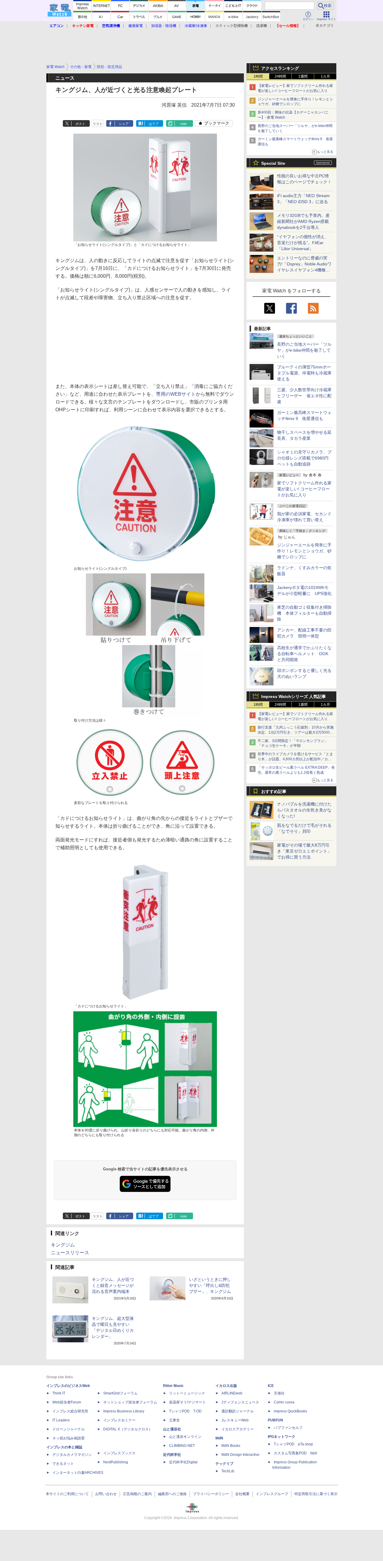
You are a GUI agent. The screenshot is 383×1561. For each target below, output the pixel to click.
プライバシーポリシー (211, 1494)
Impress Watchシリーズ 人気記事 (293, 696)
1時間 (258, 76)
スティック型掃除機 (231, 26)
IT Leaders (61, 1420)
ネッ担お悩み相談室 (68, 1438)
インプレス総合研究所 (70, 1411)
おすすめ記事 (273, 791)
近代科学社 (172, 1455)
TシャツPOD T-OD (185, 1411)
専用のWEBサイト (176, 394)
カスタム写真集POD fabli (295, 1453)
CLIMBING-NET (182, 1446)
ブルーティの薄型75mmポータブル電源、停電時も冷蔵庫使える (304, 373)
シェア (124, 124)
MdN (219, 1438)
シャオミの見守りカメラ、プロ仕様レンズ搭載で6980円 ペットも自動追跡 (305, 458)
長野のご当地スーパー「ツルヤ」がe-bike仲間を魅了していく (304, 350)
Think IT (58, 1393)
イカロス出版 (226, 1386)
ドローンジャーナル (68, 1429)
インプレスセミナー (119, 1420)
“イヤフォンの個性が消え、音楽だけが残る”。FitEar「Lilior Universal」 (303, 242)
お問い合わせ (106, 1494)
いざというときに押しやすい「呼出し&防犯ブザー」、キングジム (210, 1285)
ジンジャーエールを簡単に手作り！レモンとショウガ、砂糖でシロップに (304, 551)
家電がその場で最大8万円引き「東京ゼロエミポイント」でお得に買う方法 (304, 851)
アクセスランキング (280, 68)
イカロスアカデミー (237, 1429)
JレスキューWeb (235, 1420)
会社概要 (242, 1494)
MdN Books (230, 1446)
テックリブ (224, 1464)
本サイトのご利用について (67, 1494)
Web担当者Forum (66, 1402)
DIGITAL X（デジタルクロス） (127, 1429)
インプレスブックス (119, 1453)
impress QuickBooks (290, 1411)
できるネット (63, 1464)
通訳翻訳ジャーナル (237, 1411)
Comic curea (284, 1402)
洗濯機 (261, 26)
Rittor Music (173, 1386)
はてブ (154, 124)
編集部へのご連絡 (172, 1494)
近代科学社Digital (183, 1462)
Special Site (273, 163)
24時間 (280, 76)
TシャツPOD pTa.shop (293, 1444)
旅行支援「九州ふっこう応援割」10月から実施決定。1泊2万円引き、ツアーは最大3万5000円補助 (296, 732)
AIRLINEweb (231, 1393)
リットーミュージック (187, 1393)
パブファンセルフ (288, 1428)
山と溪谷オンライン (185, 1437)
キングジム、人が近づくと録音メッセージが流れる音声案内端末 (113, 1285)
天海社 (279, 1393)
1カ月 (325, 76)
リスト (98, 124)
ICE (271, 1386)
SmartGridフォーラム (120, 1393)
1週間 (303, 76)
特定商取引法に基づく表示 (316, 1494)
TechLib (227, 1471)
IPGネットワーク (281, 1437)
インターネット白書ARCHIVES (77, 1473)
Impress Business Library (123, 1411)
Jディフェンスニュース (240, 1402)
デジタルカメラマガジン (72, 1455)
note (183, 124)
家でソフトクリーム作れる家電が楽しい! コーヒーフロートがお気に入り (304, 488)
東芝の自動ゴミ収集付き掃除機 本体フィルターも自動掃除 (304, 613)
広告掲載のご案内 (137, 1494)
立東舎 (174, 1420)
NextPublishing (115, 1462)
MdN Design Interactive (240, 1455)
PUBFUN (275, 1420)
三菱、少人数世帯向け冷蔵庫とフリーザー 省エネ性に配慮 (304, 395)
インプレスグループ (272, 1494)
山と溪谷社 (172, 1429)
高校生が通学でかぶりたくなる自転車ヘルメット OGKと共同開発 (304, 653)
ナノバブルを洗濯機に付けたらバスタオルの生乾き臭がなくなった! (304, 810)
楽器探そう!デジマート (187, 1402)
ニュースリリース (70, 1252)
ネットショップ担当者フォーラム (130, 1402)
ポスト (80, 124)
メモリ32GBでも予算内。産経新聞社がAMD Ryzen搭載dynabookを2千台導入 (303, 221)
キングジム (63, 1244)
